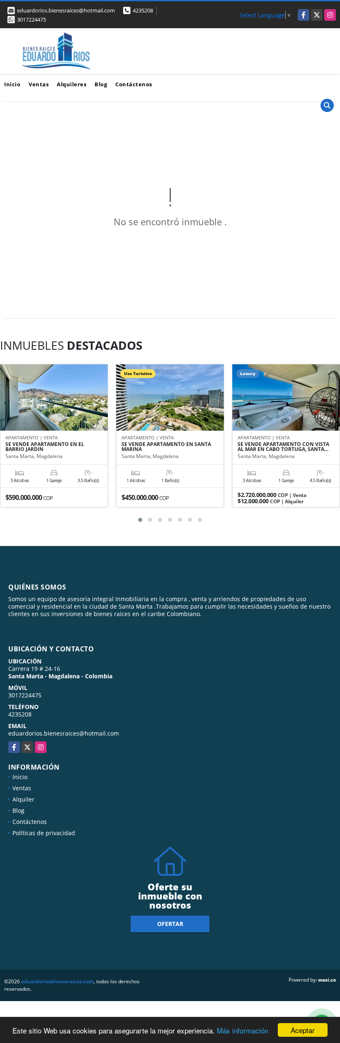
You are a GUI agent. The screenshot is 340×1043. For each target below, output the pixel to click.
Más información (242, 1030)
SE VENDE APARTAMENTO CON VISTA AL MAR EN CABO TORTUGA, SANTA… (283, 447)
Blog (101, 84)
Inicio (12, 84)
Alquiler (23, 799)
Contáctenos (133, 84)
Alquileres (71, 84)
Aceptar (303, 1030)
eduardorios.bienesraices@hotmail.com (63, 733)
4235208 (143, 10)
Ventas (39, 84)
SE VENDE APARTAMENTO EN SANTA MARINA (166, 447)
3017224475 (31, 19)
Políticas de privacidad (43, 833)
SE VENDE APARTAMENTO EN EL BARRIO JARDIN (44, 447)
